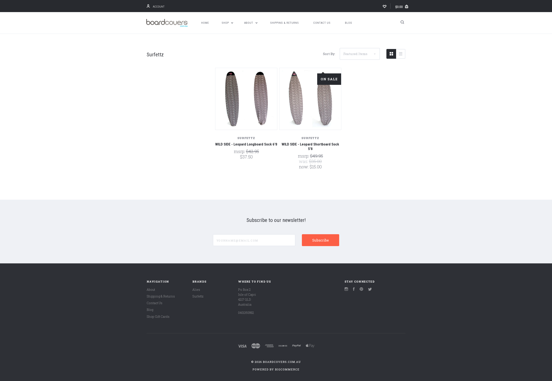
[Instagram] (346, 290)
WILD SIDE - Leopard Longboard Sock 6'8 (246, 144)
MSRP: (240, 151)
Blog (348, 22)
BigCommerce (287, 369)
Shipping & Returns (284, 22)
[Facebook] (354, 290)
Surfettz (198, 296)
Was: (304, 161)
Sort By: (329, 54)
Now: (304, 166)
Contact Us (322, 22)
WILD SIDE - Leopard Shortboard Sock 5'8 (310, 146)
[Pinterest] (361, 290)
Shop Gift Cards (158, 317)
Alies (196, 290)
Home (205, 22)
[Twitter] (370, 290)
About (249, 22)
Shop (226, 22)
